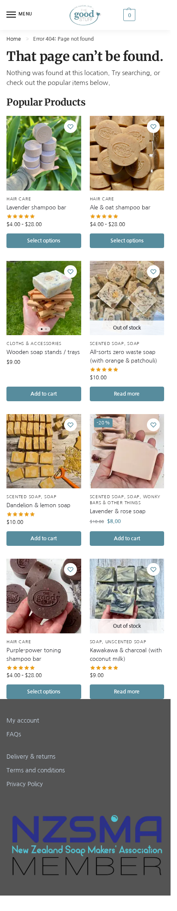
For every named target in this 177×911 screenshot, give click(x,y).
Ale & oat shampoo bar (120, 207)
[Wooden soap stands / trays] (43, 298)
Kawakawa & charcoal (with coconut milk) (126, 655)
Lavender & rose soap (118, 511)
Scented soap (107, 343)
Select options (43, 240)
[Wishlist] (70, 126)
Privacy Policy (24, 784)
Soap (133, 343)
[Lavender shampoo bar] (43, 153)
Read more (127, 393)
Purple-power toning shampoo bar (33, 655)
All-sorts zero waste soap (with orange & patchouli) (123, 356)
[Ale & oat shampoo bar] (127, 153)
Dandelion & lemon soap (38, 505)
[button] (142, 15)
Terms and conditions (35, 770)
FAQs (13, 734)
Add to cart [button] (44, 393)
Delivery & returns (30, 757)
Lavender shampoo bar (36, 207)
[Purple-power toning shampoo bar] (43, 596)
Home (13, 39)
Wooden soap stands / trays (43, 352)
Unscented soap (125, 641)
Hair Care (18, 199)
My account (22, 720)
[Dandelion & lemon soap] (43, 451)
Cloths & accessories (33, 343)
